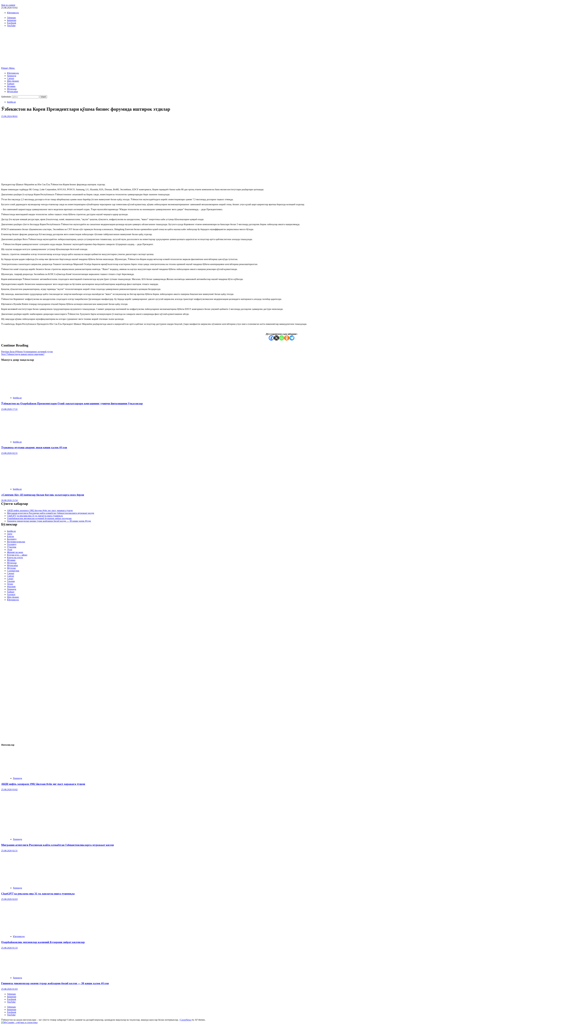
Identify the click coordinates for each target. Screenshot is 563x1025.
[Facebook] (271, 337)
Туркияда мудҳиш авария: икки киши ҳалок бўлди (34, 447)
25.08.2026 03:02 (9, 789)
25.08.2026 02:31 (9, 850)
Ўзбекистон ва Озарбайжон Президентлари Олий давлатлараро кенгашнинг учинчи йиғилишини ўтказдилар (72, 403)
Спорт (10, 578)
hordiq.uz (11, 102)
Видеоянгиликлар (16, 541)
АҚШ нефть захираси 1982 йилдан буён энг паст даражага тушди (40, 510)
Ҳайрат (10, 83)
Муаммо (11, 86)
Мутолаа (11, 568)
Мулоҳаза (12, 89)
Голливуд (11, 544)
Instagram (11, 996)
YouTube (11, 1002)
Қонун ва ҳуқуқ (15, 557)
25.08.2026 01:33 (9, 948)
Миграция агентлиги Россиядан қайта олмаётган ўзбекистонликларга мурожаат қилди (50, 513)
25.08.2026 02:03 (9, 899)
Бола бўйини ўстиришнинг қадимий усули (27, 351)
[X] (276, 337)
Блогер (10, 536)
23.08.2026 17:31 (9, 409)
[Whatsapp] (281, 337)
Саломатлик (13, 570)
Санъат (10, 78)
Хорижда (11, 75)
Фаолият (11, 586)
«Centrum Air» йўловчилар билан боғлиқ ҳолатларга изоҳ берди (42, 494)
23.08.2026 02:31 (9, 453)
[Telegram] (291, 337)
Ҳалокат (11, 594)
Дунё (9, 549)
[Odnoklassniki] (286, 337)
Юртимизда (13, 12)
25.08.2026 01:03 (9, 989)
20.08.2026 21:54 (9, 500)
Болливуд (11, 539)
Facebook (11, 999)
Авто (9, 534)
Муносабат (12, 91)
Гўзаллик (11, 547)
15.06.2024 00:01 (9, 116)
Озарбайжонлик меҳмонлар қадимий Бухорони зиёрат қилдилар (39, 518)
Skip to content (8, 5)
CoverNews (185, 1020)
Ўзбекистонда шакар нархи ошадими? (22, 354)
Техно (10, 584)
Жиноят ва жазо (15, 552)
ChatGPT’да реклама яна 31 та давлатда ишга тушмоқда (35, 515)
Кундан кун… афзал (17, 555)
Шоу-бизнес (13, 81)
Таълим (11, 581)
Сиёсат (10, 576)
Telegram (11, 994)
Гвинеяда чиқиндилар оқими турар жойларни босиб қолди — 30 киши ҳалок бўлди (49, 521)
